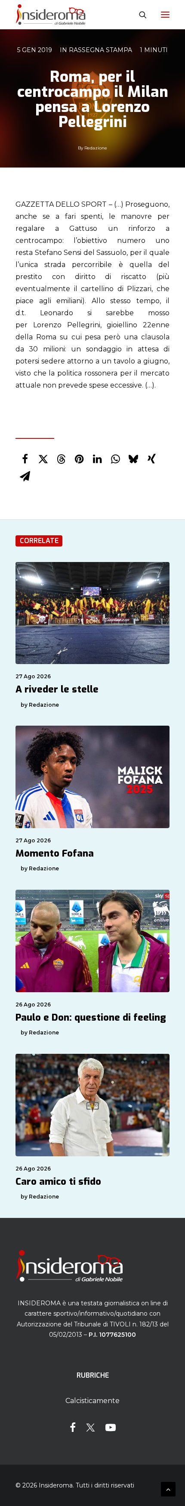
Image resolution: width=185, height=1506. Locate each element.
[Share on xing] (151, 459)
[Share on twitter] (43, 459)
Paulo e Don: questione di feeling (90, 1017)
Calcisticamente (92, 1401)
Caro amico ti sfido (58, 1181)
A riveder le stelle (57, 689)
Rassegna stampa (100, 50)
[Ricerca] (139, 15)
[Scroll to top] (168, 1488)
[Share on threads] (61, 459)
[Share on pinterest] (79, 459)
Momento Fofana (54, 853)
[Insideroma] (50, 14)
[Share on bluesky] (133, 459)
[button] (165, 14)
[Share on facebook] (25, 459)
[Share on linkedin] (97, 459)
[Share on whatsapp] (115, 459)
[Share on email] (25, 476)
